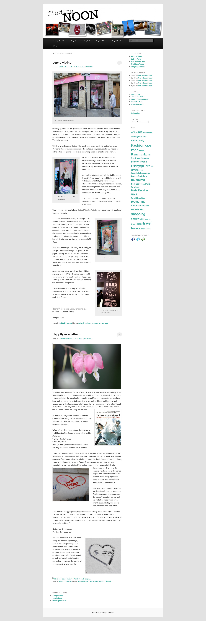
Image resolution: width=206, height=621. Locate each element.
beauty (145, 132)
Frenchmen (87, 323)
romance (95, 323)
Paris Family (135, 187)
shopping (138, 214)
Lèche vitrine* (62, 62)
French (141, 150)
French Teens (139, 161)
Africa (134, 132)
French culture (83, 581)
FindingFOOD (73, 41)
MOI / (55, 46)
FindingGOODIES (100, 41)
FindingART (86, 41)
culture (142, 136)
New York (135, 183)
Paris (147, 183)
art (140, 131)
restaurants (137, 205)
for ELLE (62, 323)
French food (135, 158)
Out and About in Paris (139, 99)
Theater (139, 223)
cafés (150, 132)
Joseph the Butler (137, 97)
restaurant (138, 201)
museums (138, 180)
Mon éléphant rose (138, 61)
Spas (142, 218)
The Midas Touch (137, 64)
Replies (108, 581)
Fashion (137, 145)
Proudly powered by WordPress (103, 613)
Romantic (68, 323)
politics (142, 198)
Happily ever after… (66, 334)
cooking (134, 137)
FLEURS (148, 146)
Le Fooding (135, 113)
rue (143, 210)
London (134, 176)
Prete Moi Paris (136, 102)
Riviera (146, 205)
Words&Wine (145, 229)
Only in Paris (136, 59)
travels (135, 228)
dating (80, 323)
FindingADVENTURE (117, 41)
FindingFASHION (59, 41)
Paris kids (135, 198)
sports (147, 219)
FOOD (134, 150)
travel (147, 223)
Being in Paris (136, 56)
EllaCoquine (135, 94)
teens (133, 224)
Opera (142, 184)
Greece (139, 169)
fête (152, 166)
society (135, 218)
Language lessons (138, 67)
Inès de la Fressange (140, 173)
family (141, 140)
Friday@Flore (140, 166)
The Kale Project (137, 104)
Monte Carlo (142, 176)
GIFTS (133, 170)
